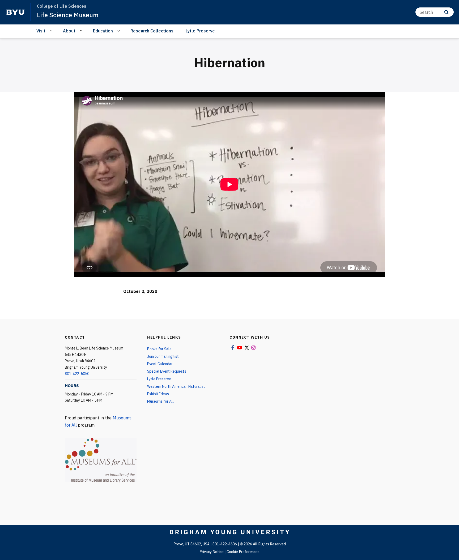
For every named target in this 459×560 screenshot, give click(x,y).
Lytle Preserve (200, 30)
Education (103, 30)
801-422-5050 (77, 373)
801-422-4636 (224, 544)
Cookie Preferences (243, 551)
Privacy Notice (211, 551)
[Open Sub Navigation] (52, 31)
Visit (40, 30)
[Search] (446, 12)
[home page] (15, 12)
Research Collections (151, 30)
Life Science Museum (68, 15)
